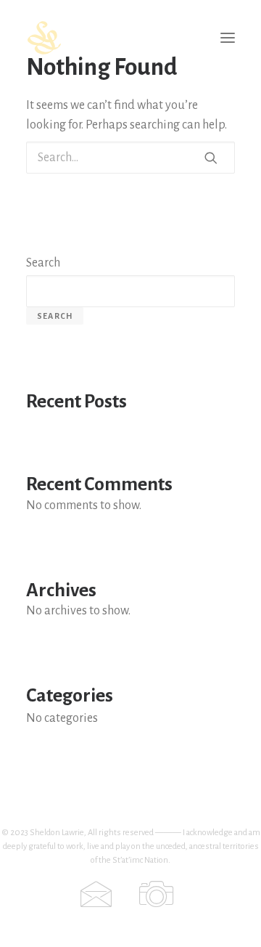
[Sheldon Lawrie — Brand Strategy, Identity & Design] (129, 38)
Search (43, 262)
